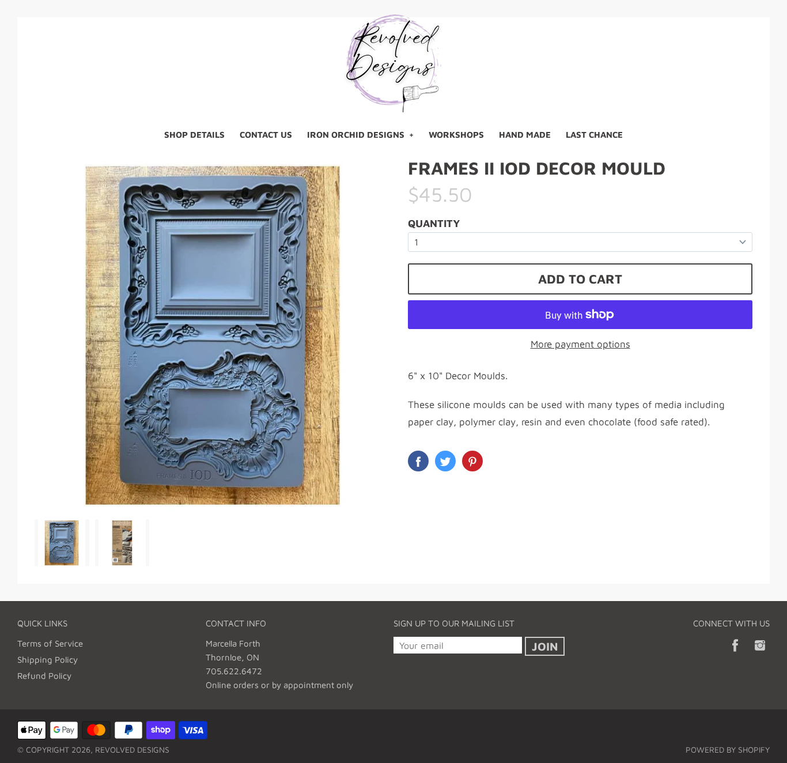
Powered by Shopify (728, 749)
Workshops (456, 134)
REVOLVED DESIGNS (132, 749)
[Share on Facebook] (418, 461)
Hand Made (525, 134)
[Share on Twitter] (445, 461)
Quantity (434, 223)
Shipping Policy (47, 659)
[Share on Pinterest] (472, 461)
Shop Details (194, 134)
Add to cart (580, 278)
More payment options (580, 344)
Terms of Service (50, 643)
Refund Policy (44, 676)
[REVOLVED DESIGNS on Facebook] (735, 653)
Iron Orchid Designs (355, 134)
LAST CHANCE (594, 134)
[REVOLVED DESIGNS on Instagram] (760, 653)
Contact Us (266, 134)
